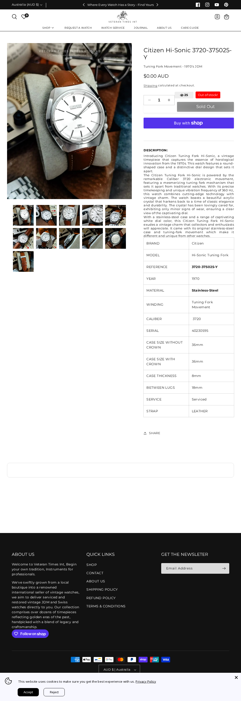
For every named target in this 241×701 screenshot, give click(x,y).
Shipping (150, 85)
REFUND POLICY (101, 598)
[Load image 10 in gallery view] (115, 238)
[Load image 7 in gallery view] (46, 238)
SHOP (91, 565)
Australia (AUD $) (25, 4)
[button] (14, 16)
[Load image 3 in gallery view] (69, 215)
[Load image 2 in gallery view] (46, 215)
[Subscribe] (224, 568)
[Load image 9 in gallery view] (92, 238)
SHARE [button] (154, 433)
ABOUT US (95, 581)
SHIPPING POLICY (102, 589)
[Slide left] (83, 4)
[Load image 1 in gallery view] (23, 215)
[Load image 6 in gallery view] (23, 238)
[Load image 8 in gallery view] (69, 238)
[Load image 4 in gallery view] (92, 215)
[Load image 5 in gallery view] (115, 215)
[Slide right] (157, 4)
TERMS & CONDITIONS (105, 606)
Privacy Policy (146, 681)
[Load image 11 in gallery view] (23, 261)
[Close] (236, 677)
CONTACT (94, 573)
